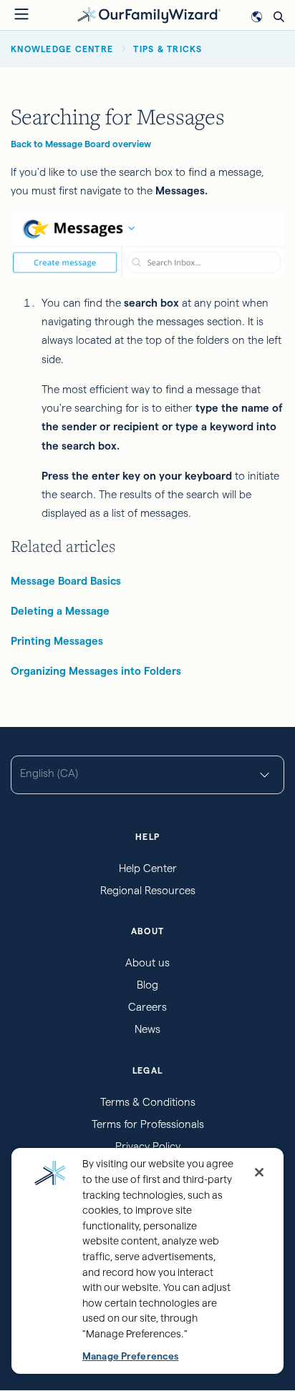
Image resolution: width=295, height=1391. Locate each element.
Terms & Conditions (147, 1102)
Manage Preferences (130, 1356)
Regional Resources (147, 890)
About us (147, 962)
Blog (147, 985)
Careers (147, 1007)
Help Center (148, 868)
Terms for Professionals (148, 1124)
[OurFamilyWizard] (149, 14)
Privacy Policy (147, 1146)
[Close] (259, 1172)
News (147, 1029)
